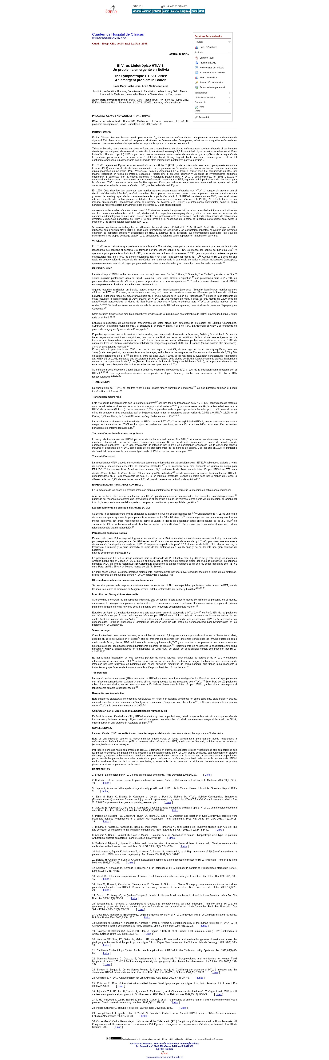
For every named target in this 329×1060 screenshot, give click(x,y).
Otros (201, 107)
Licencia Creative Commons (210, 1039)
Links (208, 774)
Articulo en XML (208, 62)
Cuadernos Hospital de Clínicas (118, 34)
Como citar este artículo (212, 72)
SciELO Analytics (208, 47)
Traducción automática (211, 82)
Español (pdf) (207, 57)
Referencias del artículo (212, 67)
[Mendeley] (197, 107)
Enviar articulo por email (212, 87)
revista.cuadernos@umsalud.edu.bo (164, 1057)
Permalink (204, 117)
